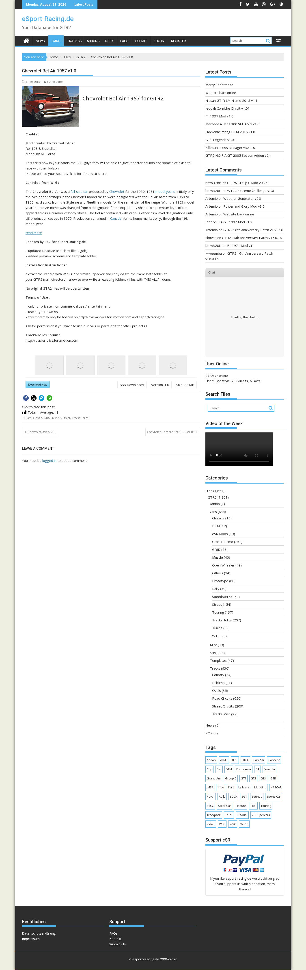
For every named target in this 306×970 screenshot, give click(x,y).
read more (34, 232)
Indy (221, 787)
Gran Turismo (222, 541)
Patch (210, 796)
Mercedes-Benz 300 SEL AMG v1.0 (232, 124)
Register (178, 41)
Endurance (243, 769)
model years (165, 191)
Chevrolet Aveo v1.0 (42, 432)
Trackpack (214, 815)
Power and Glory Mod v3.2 (244, 206)
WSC (233, 824)
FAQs (124, 41)
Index (108, 41)
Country (218, 675)
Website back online (220, 92)
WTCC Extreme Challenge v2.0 (250, 190)
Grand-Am (214, 778)
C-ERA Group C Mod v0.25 (247, 182)
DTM (216, 526)
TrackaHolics (80, 418)
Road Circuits (222, 698)
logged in (49, 460)
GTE (273, 778)
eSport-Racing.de (48, 19)
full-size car (79, 191)
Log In (159, 41)
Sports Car (274, 796)
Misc (213, 644)
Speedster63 (222, 596)
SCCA (233, 796)
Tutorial (242, 815)
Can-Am (258, 760)
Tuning (217, 628)
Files (208, 490)
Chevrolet (116, 191)
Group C (230, 778)
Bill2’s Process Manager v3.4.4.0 (230, 147)
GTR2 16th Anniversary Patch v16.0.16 (253, 230)
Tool (253, 806)
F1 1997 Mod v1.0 (219, 116)
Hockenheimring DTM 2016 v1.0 (230, 132)
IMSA (210, 787)
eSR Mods (220, 534)
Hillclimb (218, 682)
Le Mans (244, 787)
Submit (141, 41)
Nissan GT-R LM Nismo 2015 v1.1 (231, 100)
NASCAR (276, 787)
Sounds (257, 796)
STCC (210, 806)
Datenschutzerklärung (39, 933)
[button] (26, 398)
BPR (234, 760)
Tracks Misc (221, 714)
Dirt (219, 769)
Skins (214, 652)
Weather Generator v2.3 (242, 198)
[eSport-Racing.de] (26, 40)
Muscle (56, 418)
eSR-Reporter (55, 82)
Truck (229, 815)
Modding (260, 787)
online (216, 375)
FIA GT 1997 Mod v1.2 (235, 222)
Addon (92, 41)
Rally (215, 588)
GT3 (263, 778)
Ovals (216, 690)
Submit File (117, 944)
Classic (37, 418)
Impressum (31, 938)
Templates (218, 660)
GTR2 (47, 418)
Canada (115, 218)
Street (66, 418)
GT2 (253, 778)
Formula (269, 769)
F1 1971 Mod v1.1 (241, 245)
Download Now (37, 384)
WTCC (217, 636)
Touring (218, 612)
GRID (216, 549)
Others (217, 573)
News (40, 41)
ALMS (224, 760)
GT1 (243, 778)
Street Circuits (223, 706)
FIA (257, 769)
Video (211, 824)
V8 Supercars (261, 815)
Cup (209, 769)
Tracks (73, 41)
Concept (274, 760)
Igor (208, 222)
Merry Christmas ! (219, 84)
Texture (240, 806)
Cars (56, 41)
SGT (244, 796)
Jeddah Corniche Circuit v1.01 (227, 108)
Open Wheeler (223, 565)
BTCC (245, 760)
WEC (222, 824)
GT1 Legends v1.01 (220, 139)
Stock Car (224, 806)
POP (209, 733)
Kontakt (115, 938)
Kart (231, 787)
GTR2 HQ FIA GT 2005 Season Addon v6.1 (238, 155)
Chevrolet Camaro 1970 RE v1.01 (171, 432)
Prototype (220, 581)
